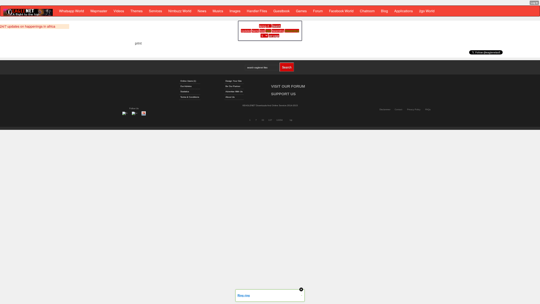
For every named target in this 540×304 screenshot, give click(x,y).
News (202, 10)
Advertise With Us (234, 91)
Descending (292, 31)
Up (291, 120)
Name (255, 31)
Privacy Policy (413, 109)
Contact (398, 109)
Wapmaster (98, 10)
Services (155, 10)
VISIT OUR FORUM (288, 86)
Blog (384, 10)
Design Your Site (233, 81)
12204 (279, 120)
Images (235, 10)
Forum (318, 10)
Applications (403, 10)
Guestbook (281, 10)
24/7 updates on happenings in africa (27, 26)
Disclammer (384, 109)
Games (301, 10)
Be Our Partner (232, 86)
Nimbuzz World (179, 10)
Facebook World (341, 10)
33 (263, 120)
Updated (246, 31)
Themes (136, 10)
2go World (427, 10)
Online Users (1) (188, 81)
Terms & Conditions (189, 97)
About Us (230, 97)
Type (268, 31)
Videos (118, 10)
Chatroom (367, 10)
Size (262, 31)
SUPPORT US (283, 94)
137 (270, 120)
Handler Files (257, 10)
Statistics (184, 91)
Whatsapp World (71, 10)
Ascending (278, 31)
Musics (218, 10)
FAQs (428, 109)
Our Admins (186, 86)
